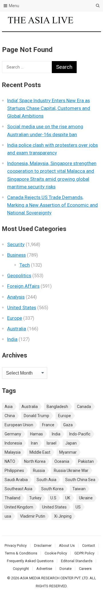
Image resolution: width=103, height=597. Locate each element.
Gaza (68, 425)
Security (16, 244)
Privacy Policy (16, 545)
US (78, 507)
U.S (53, 498)
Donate (66, 568)
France (48, 425)
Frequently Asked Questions (30, 561)
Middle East (39, 452)
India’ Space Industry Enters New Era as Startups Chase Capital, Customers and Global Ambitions (48, 108)
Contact (88, 545)
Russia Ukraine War (71, 470)
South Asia (46, 479)
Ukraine (86, 498)
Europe (14, 318)
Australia (16, 328)
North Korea (34, 461)
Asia (9, 406)
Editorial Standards (76, 561)
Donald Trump (36, 415)
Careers (85, 568)
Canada (84, 406)
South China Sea (80, 479)
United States (21, 307)
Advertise (44, 568)
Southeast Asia (18, 489)
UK (67, 498)
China (10, 415)
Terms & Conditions (21, 553)
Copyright (21, 568)
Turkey (35, 498)
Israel (51, 443)
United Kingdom (19, 507)
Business (16, 255)
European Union (19, 425)
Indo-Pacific (79, 434)
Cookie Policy (56, 553)
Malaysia (13, 452)
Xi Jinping (63, 516)
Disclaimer (43, 545)
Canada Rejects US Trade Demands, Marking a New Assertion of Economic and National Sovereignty (52, 205)
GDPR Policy (84, 553)
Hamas (36, 434)
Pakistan (86, 461)
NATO (10, 461)
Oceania (61, 461)
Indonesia (13, 443)
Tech (24, 265)
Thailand (12, 498)
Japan (71, 443)
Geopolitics (19, 275)
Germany (13, 434)
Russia (39, 470)
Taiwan (79, 489)
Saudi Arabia (16, 479)
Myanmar (68, 452)
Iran (34, 443)
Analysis (16, 297)
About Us (67, 545)
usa (8, 516)
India (12, 339)
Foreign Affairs (23, 286)
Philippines (14, 470)
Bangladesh (57, 406)
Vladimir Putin (32, 516)
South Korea (52, 489)
